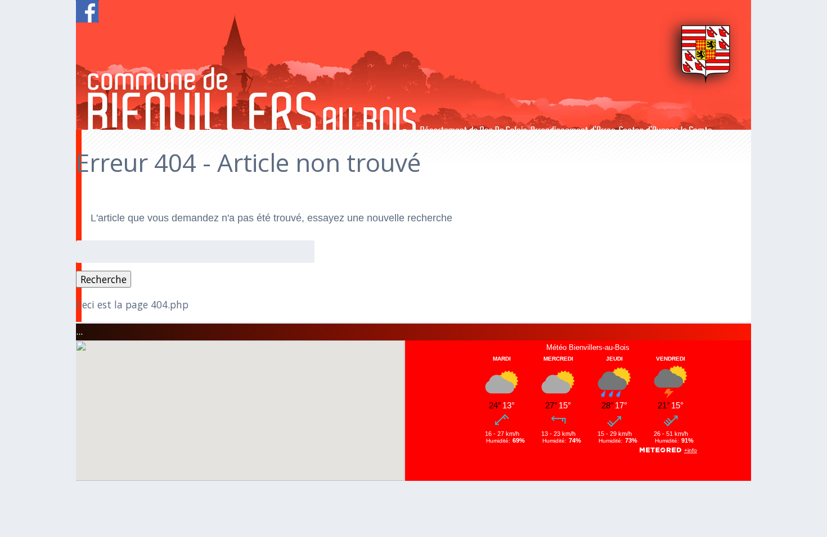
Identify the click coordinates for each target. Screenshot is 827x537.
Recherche (103, 279)
